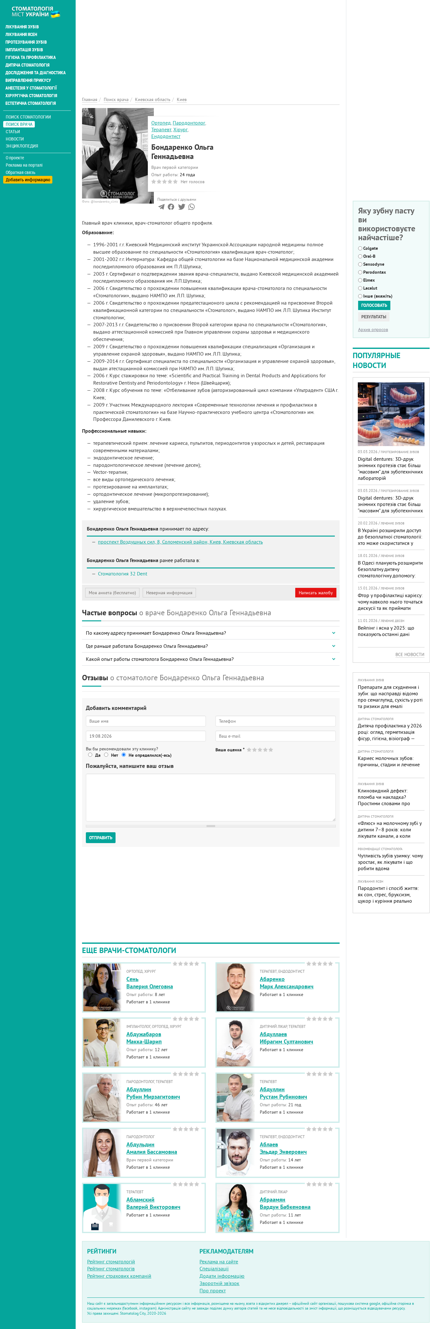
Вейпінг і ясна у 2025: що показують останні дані (386, 631)
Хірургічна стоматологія (31, 95)
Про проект (212, 1290)
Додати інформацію (221, 1276)
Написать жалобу (316, 593)
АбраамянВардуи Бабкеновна (285, 1203)
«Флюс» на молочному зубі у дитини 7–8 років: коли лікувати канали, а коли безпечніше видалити (389, 832)
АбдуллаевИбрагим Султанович (286, 1037)
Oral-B (369, 256)
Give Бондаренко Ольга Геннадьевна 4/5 (265, 749)
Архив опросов (373, 329)
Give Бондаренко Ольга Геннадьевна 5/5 (271, 749)
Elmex (369, 280)
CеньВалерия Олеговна (149, 982)
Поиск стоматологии (28, 117)
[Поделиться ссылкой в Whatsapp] (191, 208)
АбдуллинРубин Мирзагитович (153, 1093)
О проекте (15, 158)
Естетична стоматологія (30, 103)
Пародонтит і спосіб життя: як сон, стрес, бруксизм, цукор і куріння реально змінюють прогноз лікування (390, 897)
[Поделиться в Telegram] (161, 208)
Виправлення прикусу (28, 80)
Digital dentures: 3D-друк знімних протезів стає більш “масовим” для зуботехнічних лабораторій (390, 468)
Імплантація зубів (24, 49)
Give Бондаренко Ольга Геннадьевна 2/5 (255, 749)
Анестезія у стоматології (31, 87)
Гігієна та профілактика (30, 57)
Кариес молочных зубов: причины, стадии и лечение (389, 761)
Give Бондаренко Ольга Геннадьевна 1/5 (249, 749)
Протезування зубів (26, 42)
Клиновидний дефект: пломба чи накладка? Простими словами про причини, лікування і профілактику (384, 803)
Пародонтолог (189, 122)
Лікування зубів (22, 26)
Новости (15, 139)
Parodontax (374, 272)
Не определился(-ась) (150, 755)
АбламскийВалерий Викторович (153, 1203)
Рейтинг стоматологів (111, 1268)
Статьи (13, 131)
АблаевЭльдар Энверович (283, 1148)
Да (98, 755)
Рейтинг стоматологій (111, 1261)
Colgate (370, 248)
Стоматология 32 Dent (122, 573)
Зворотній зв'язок (219, 1283)
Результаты (373, 317)
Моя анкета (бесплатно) (112, 593)
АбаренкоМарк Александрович (286, 982)
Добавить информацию (28, 180)
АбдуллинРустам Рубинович (283, 1093)
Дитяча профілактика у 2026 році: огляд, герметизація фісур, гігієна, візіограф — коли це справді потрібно (390, 735)
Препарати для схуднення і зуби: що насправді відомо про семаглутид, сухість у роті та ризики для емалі (390, 696)
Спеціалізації (214, 1268)
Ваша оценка (229, 750)
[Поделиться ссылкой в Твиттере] (181, 208)
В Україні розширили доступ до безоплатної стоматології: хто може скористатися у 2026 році (390, 540)
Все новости (410, 654)
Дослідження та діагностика (35, 72)
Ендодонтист (165, 136)
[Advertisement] (211, 44)
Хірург (180, 129)
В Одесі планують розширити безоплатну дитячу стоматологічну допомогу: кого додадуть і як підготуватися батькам (390, 575)
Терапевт (161, 129)
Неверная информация (169, 593)
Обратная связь (20, 172)
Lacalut (370, 288)
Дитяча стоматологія (27, 65)
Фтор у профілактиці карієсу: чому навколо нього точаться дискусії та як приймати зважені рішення (390, 605)
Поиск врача (19, 124)
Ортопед (161, 122)
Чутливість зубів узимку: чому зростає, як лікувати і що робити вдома (390, 861)
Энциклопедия (22, 146)
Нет (114, 755)
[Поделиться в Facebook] (171, 208)
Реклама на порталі (24, 165)
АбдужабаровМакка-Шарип (144, 1037)
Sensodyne (373, 264)
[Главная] (39, 12)
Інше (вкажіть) (378, 296)
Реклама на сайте (218, 1261)
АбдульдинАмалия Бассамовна (151, 1148)
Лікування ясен (21, 34)
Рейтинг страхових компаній (119, 1276)
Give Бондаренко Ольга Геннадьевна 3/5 (260, 749)
